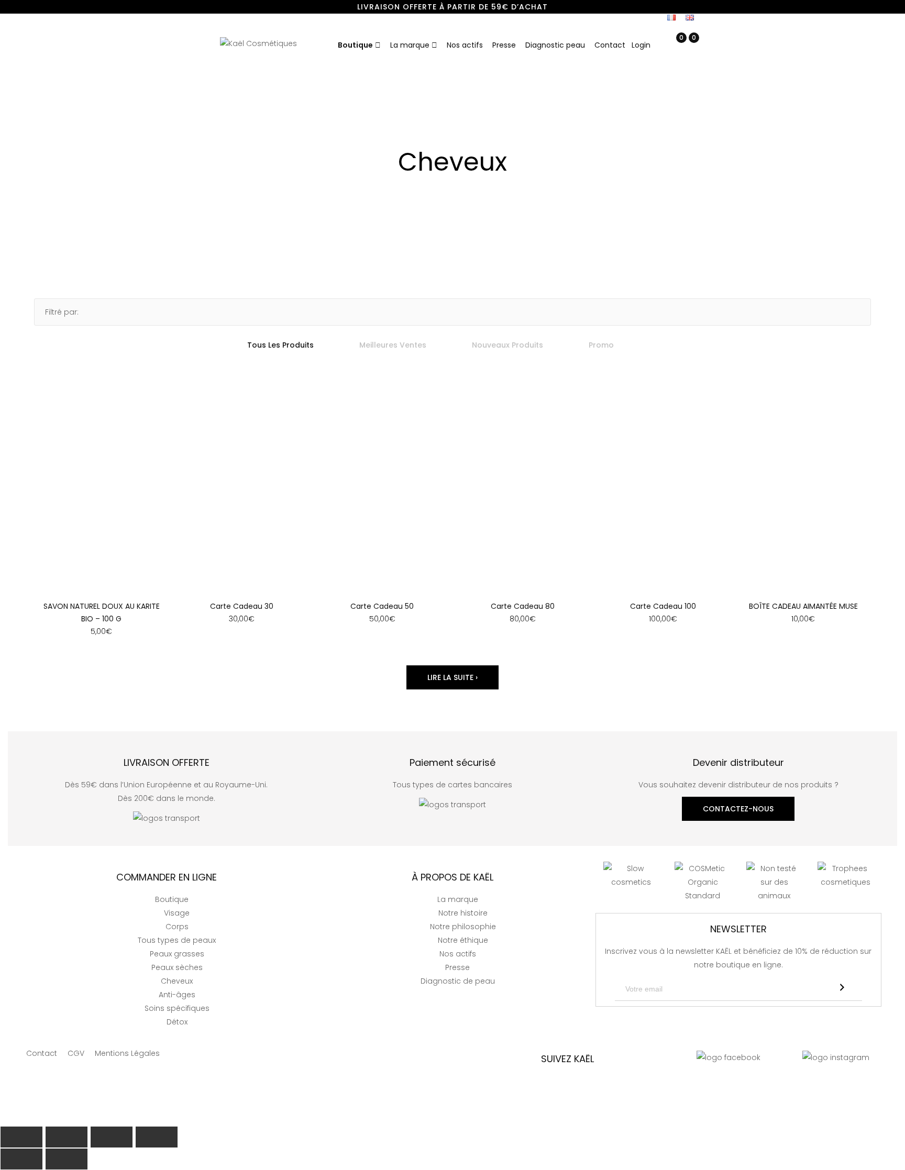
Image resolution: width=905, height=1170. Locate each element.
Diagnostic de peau (458, 981)
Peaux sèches (177, 967)
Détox (177, 1022)
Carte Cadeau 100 (663, 606)
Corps (177, 926)
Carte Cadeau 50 (382, 606)
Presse (504, 45)
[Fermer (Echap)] (21, 1137)
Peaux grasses (177, 954)
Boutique (355, 45)
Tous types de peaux (177, 940)
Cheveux (177, 981)
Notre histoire (463, 913)
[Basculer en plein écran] (111, 1137)
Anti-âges (177, 994)
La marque (409, 45)
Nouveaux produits (507, 345)
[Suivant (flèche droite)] (66, 1159)
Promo (601, 345)
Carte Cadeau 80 (523, 606)
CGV (76, 1053)
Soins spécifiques (177, 1008)
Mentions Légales (127, 1053)
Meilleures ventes (392, 345)
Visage (177, 913)
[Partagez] (66, 1137)
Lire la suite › (452, 677)
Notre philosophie (463, 926)
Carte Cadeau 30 (241, 606)
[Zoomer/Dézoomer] (156, 1137)
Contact (609, 45)
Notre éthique (463, 940)
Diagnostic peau (555, 45)
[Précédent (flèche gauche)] (21, 1159)
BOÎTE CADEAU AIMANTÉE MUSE (803, 606)
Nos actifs (465, 45)
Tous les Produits (280, 345)
